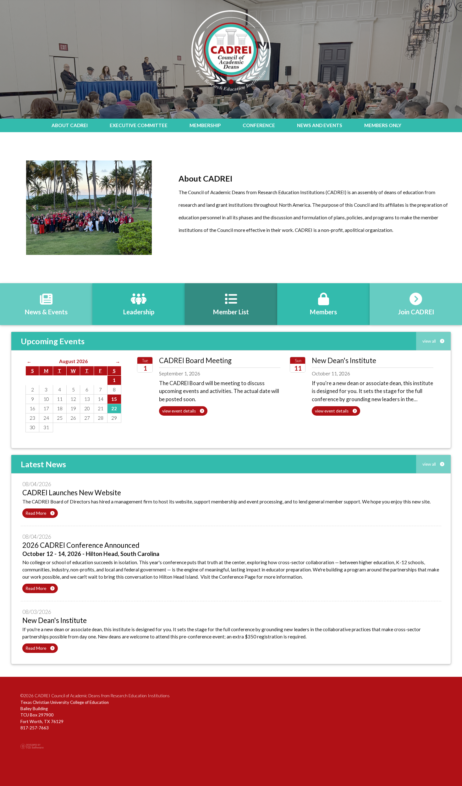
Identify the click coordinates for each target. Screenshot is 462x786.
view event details (179, 410)
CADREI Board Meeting (195, 360)
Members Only (382, 125)
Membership (205, 125)
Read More (36, 513)
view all (429, 341)
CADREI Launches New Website (71, 492)
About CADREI (70, 125)
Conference (259, 125)
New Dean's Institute (344, 360)
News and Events (319, 125)
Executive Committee (139, 125)
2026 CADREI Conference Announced (81, 545)
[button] (34, 207)
